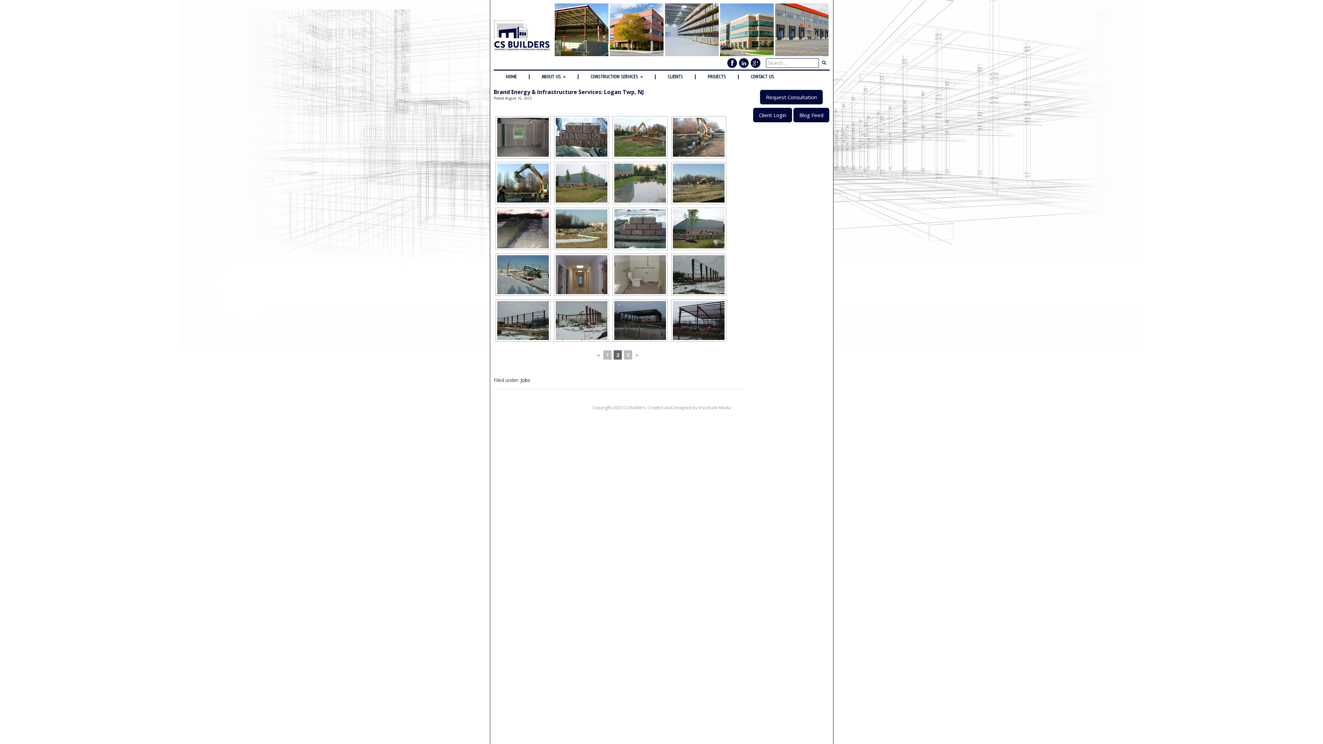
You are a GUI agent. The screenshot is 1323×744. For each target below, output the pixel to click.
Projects (717, 77)
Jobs (525, 380)
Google (755, 63)
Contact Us (762, 77)
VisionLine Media (714, 408)
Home (511, 77)
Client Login (772, 115)
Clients (675, 77)
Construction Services (615, 77)
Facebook (732, 63)
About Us (552, 77)
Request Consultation (791, 97)
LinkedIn (744, 63)
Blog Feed (811, 115)
